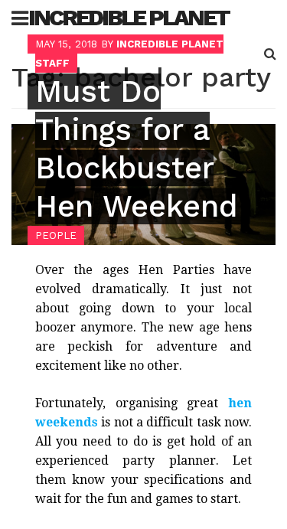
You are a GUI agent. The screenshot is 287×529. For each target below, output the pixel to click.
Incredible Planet (128, 17)
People (56, 235)
